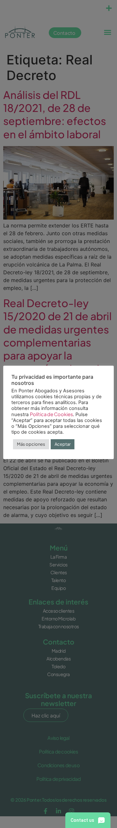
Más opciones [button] (31, 444)
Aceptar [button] (63, 444)
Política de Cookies (51, 414)
